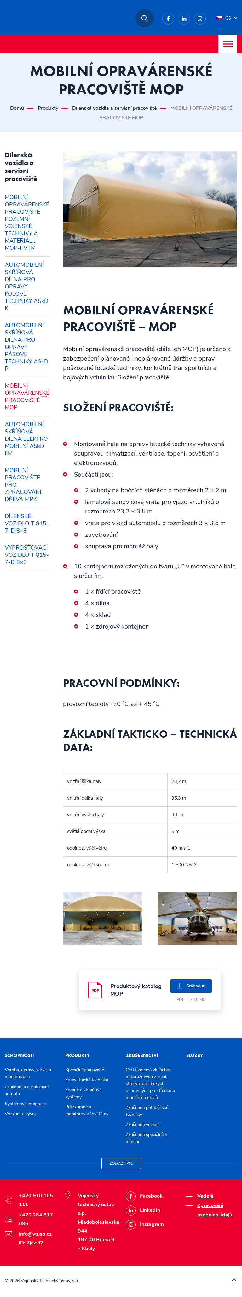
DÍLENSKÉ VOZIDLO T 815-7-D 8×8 (27, 523)
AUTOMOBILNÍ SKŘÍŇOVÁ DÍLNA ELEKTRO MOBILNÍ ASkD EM (26, 439)
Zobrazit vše (121, 1163)
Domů (17, 108)
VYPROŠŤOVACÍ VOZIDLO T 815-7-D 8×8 (27, 555)
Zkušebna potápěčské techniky (147, 1110)
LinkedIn (150, 1210)
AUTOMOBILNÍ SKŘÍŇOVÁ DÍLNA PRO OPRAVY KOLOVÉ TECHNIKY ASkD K (26, 286)
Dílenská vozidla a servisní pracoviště (114, 108)
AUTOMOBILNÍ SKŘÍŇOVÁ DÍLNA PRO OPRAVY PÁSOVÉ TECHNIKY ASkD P (26, 346)
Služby (194, 1055)
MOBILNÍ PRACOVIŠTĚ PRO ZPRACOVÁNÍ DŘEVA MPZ (23, 485)
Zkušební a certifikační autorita (27, 1090)
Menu (227, 44)
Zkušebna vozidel (142, 1124)
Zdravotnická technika (86, 1080)
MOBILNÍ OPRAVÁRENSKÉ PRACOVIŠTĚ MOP (27, 396)
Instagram (205, 17)
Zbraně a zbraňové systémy (83, 1093)
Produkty (48, 108)
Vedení (205, 1196)
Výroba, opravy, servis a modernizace (28, 1073)
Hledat (144, 18)
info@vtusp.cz (35, 1234)
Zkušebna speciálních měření (146, 1138)
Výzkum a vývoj (20, 1114)
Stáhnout (195, 986)
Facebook (151, 1196)
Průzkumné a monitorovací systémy (86, 1110)
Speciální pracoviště (84, 1070)
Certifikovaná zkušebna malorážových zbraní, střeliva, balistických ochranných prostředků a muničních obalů (150, 1083)
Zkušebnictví (142, 1055)
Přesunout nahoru (234, 1281)
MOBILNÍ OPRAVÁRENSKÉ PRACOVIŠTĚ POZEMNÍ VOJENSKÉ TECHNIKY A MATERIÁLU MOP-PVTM (27, 222)
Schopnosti (19, 1055)
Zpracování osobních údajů (214, 1210)
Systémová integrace (25, 1104)
